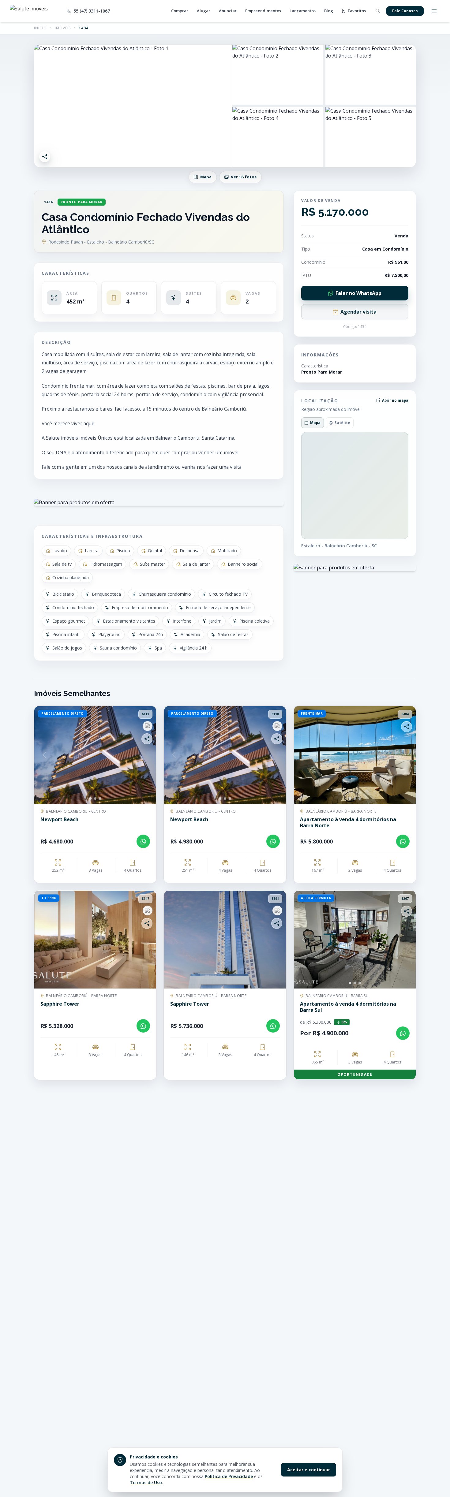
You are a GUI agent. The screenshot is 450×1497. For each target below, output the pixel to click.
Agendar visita (358, 311)
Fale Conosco (405, 10)
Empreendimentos (263, 10)
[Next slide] (146, 755)
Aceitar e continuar (308, 1470)
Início (40, 28)
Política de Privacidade (229, 1476)
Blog (328, 10)
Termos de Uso (146, 1482)
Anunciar (228, 10)
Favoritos (356, 10)
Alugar (203, 10)
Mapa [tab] (315, 422)
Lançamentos (303, 10)
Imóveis (63, 28)
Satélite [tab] (342, 422)
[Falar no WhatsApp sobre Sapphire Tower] (143, 1026)
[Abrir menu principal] (434, 11)
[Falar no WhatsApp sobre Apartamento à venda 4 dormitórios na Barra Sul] (403, 1033)
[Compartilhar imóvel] (44, 156)
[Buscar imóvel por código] (377, 11)
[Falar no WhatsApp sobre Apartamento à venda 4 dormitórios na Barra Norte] (403, 841)
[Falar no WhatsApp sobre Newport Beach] (143, 841)
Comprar (179, 10)
